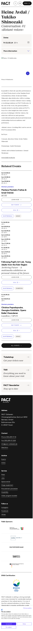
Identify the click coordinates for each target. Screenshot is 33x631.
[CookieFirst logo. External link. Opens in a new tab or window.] (2, 610)
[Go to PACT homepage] (5, 3)
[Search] (15, 3)
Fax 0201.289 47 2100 (8, 440)
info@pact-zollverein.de (9, 444)
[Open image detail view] (27, 73)
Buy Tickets (15, 205)
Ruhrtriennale (7, 216)
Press (3, 474)
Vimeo (3, 514)
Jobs (2, 478)
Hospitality (4, 492)
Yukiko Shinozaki (12, 19)
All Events (15, 345)
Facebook (4, 511)
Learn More (15, 199)
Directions (4, 447)
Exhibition (19, 288)
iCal (14, 210)
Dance (18, 216)
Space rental (5, 482)
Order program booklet (9, 496)
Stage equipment (7, 485)
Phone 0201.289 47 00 (8, 437)
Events (3, 459)
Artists (3, 463)
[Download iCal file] (28, 42)
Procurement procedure (9, 489)
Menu (26, 3)
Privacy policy (27, 608)
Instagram (4, 507)
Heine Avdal (14, 12)
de (20, 3)
